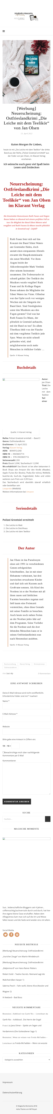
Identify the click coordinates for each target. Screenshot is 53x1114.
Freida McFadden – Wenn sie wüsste (31, 1043)
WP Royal (33, 1109)
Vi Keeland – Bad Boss (12, 997)
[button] (5, 934)
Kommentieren (9, 760)
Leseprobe (7, 488)
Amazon (30, 491)
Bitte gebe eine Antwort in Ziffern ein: (19, 739)
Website (6, 726)
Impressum (8, 1082)
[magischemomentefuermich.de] (26, 16)
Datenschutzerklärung (12, 1092)
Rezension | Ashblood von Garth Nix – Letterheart (24, 1014)
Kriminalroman (39, 664)
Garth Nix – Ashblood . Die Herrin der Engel (22, 1019)
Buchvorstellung (10, 664)
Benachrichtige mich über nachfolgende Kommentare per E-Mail (21, 754)
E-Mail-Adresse (10, 714)
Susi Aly (9, 673)
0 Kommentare (44, 673)
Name (6, 701)
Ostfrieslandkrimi (10, 667)
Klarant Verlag (16, 447)
